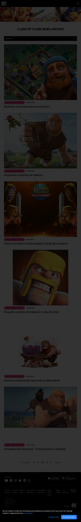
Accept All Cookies (69, 517)
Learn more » (28, 513)
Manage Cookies (54, 517)
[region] (40, 514)
